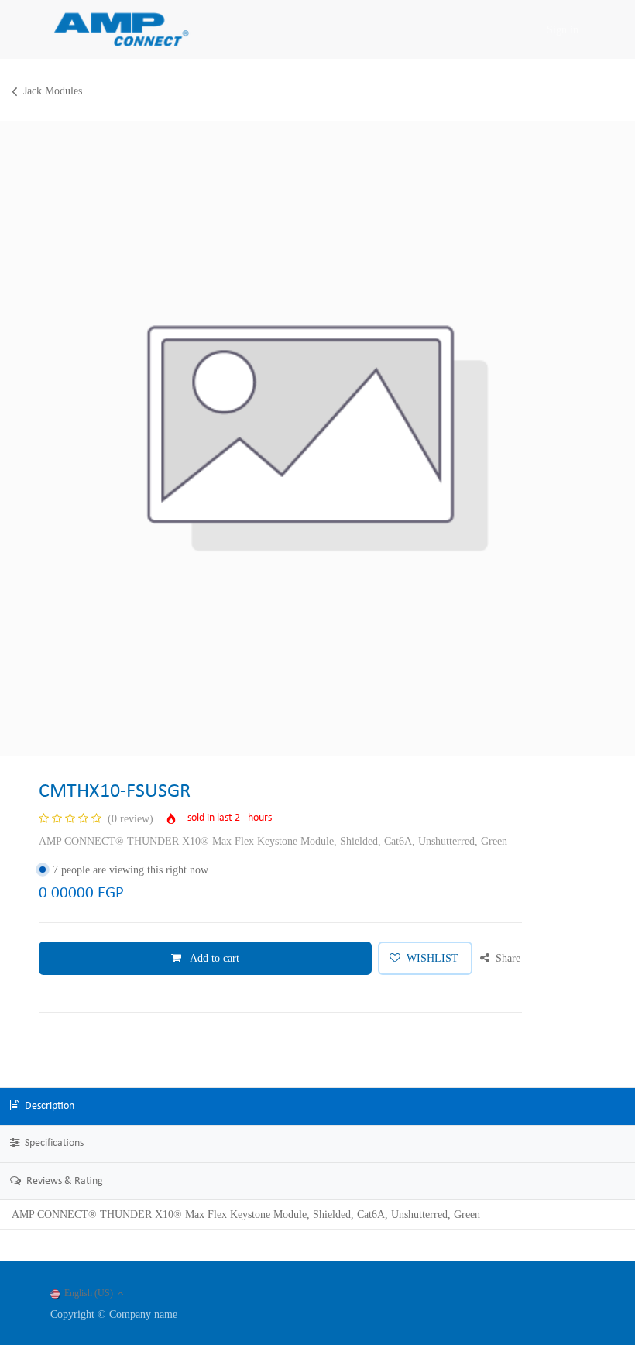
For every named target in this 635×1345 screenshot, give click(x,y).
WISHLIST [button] (432, 958)
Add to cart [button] (213, 958)
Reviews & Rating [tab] (63, 1181)
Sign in (562, 30)
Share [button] (506, 958)
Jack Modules (52, 91)
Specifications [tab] (53, 1143)
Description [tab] (48, 1106)
